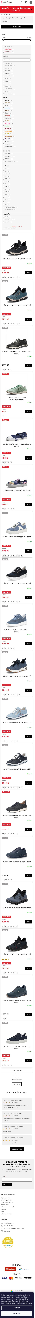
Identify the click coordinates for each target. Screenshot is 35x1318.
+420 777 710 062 (8, 1226)
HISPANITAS (9, 76)
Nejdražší (22, 18)
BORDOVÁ (9, 129)
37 (7, 176)
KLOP (7, 91)
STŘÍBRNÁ (9, 118)
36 (7, 171)
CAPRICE (8, 73)
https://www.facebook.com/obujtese (14, 1228)
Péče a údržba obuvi (6, 1214)
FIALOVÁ (8, 139)
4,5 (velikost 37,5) (11, 207)
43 (7, 205)
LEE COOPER (9, 94)
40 (7, 192)
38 (7, 181)
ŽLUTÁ (8, 134)
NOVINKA (8, 47)
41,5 (7, 199)
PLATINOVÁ (9, 141)
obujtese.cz (7, 1231)
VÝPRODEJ (9, 52)
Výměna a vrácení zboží (7, 1202)
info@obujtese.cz (8, 1223)
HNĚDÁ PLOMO (10, 147)
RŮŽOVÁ (9, 123)
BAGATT (8, 68)
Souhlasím (16, 1314)
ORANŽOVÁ (9, 131)
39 (7, 187)
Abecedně (4, 22)
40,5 (7, 194)
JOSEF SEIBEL (10, 89)
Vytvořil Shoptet (18, 1291)
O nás (2, 1212)
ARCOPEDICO (9, 66)
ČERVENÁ (9, 116)
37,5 (7, 179)
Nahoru (17, 1084)
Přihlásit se (7, 1184)
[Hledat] (21, 2)
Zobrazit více (17, 1149)
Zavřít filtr (17, 27)
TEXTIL (8, 222)
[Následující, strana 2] (16, 1075)
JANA (7, 84)
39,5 (7, 189)
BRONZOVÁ (9, 136)
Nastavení (17, 1308)
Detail (28, 273)
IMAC (7, 81)
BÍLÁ (8, 105)
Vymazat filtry (16, 226)
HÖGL (7, 78)
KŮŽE (7, 217)
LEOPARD (8, 144)
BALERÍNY (8, 154)
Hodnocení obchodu (16, 1092)
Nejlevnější (15, 18)
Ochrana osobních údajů (7, 1207)
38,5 (7, 184)
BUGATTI (8, 71)
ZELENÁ (8, 126)
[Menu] (31, 2)
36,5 (7, 174)
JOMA (8, 86)
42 (7, 202)
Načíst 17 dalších (16, 1070)
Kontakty (3, 1209)
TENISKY (8, 159)
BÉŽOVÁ (8, 103)
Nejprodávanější (6, 18)
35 (7, 168)
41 (7, 197)
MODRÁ (8, 108)
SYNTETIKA (9, 219)
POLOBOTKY (9, 156)
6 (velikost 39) (10, 210)
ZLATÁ (8, 121)
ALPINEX (8, 63)
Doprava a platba (5, 1198)
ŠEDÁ (8, 113)
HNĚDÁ (8, 111)
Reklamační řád (5, 1205)
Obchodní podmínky (6, 1200)
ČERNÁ (8, 100)
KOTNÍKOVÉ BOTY (11, 161)
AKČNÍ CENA (9, 49)
